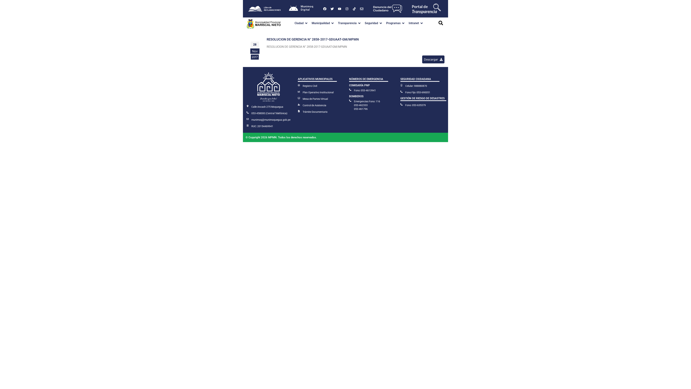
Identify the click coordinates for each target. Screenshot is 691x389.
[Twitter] (332, 9)
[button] (301, 23)
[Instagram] (347, 9)
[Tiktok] (354, 9)
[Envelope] (361, 9)
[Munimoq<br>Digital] (293, 8)
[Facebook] (325, 9)
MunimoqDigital (307, 8)
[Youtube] (339, 9)
